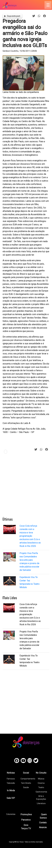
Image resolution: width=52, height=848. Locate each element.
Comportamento (28, 779)
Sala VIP (11, 798)
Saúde (26, 787)
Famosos (11, 779)
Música (41, 779)
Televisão (11, 783)
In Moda (11, 790)
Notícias (11, 772)
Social (26, 772)
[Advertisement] (26, 486)
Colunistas (10, 814)
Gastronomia (41, 792)
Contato (43, 822)
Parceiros (26, 819)
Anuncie (43, 827)
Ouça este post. (14, 16)
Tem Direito (26, 783)
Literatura (41, 803)
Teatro (41, 787)
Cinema (41, 783)
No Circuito (41, 772)
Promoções (26, 814)
